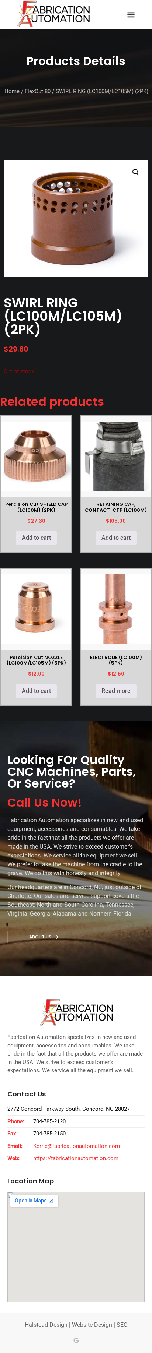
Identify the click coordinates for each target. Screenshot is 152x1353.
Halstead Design (46, 1324)
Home (12, 91)
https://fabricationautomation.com (75, 1158)
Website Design (92, 1324)
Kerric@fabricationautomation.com (76, 1146)
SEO (122, 1324)
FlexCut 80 (38, 91)
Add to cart (36, 537)
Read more (116, 690)
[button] (131, 15)
